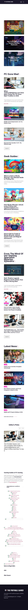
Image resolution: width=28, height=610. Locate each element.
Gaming (6, 273)
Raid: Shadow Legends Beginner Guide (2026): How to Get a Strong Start (13, 279)
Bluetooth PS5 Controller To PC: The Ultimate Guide (12, 143)
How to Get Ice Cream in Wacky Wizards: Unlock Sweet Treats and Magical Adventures (12, 236)
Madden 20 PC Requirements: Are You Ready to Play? (13, 122)
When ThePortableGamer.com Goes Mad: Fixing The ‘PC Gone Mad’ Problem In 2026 (14, 93)
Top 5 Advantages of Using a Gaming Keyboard (14, 43)
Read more (6, 103)
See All (6, 148)
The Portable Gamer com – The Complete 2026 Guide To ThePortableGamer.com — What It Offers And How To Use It (14, 331)
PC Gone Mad (7, 86)
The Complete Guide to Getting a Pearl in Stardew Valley (14, 27)
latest (6, 364)
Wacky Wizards (8, 199)
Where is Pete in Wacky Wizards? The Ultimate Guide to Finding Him (13, 177)
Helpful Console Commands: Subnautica (14, 59)
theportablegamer (13, 482)
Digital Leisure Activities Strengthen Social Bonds (12, 367)
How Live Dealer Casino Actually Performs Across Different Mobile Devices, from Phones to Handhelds (12, 309)
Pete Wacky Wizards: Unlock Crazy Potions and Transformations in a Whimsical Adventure (13, 207)
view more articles (8, 416)
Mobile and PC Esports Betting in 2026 (13, 412)
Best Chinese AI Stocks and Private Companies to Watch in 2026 (12, 389)
